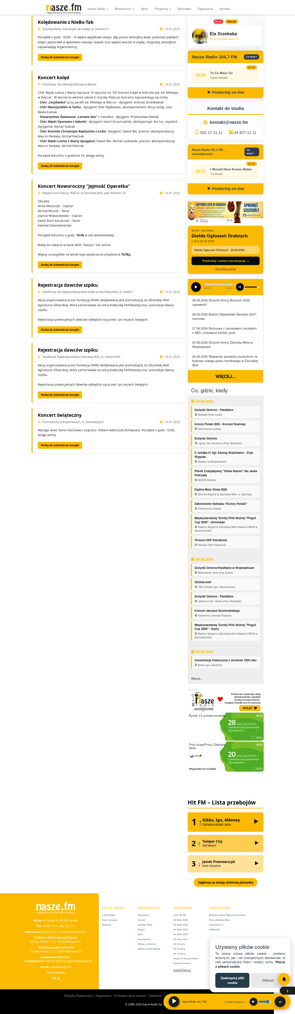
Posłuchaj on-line (227, 92)
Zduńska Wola (145, 924)
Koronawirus (144, 939)
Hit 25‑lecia (179, 943)
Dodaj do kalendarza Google (60, 57)
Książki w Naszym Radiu (185, 958)
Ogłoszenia (205, 8)
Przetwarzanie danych (130, 996)
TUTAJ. (126, 254)
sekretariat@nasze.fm (73, 932)
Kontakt (225, 8)
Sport (144, 8)
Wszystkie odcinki (225, 268)
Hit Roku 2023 (180, 929)
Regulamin (104, 996)
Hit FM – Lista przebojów (222, 802)
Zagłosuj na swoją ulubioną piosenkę (225, 882)
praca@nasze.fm (60, 967)
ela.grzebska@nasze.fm (224, 39)
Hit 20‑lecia (179, 948)
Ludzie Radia (108, 914)
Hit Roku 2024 (180, 924)
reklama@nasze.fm (69, 941)
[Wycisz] (253, 1002)
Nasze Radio (97, 8)
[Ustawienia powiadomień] (284, 979)
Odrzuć (268, 980)
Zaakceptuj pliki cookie (232, 980)
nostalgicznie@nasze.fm (77, 961)
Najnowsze (143, 914)
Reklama (106, 924)
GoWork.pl (214, 929)
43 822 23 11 (50, 932)
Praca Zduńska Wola (219, 919)
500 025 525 (52, 961)
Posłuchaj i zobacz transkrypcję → (225, 261)
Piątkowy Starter (181, 963)
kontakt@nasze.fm (229, 122)
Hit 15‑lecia (179, 953)
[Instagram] (58, 978)
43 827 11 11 (245, 132)
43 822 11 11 (48, 941)
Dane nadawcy (55, 972)
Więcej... (226, 376)
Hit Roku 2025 (180, 919)
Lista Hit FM (179, 914)
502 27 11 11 (211, 132)
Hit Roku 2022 (180, 934)
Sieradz (141, 919)
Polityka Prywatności (78, 996)
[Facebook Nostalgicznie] (55, 978)
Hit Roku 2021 (180, 939)
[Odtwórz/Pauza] (174, 1001)
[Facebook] (53, 978)
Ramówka (184, 8)
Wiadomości (123, 8)
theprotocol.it (216, 924)
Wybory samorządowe (149, 948)
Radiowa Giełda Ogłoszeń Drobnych (227, 914)
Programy (162, 8)
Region (141, 929)
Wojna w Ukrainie (147, 943)
